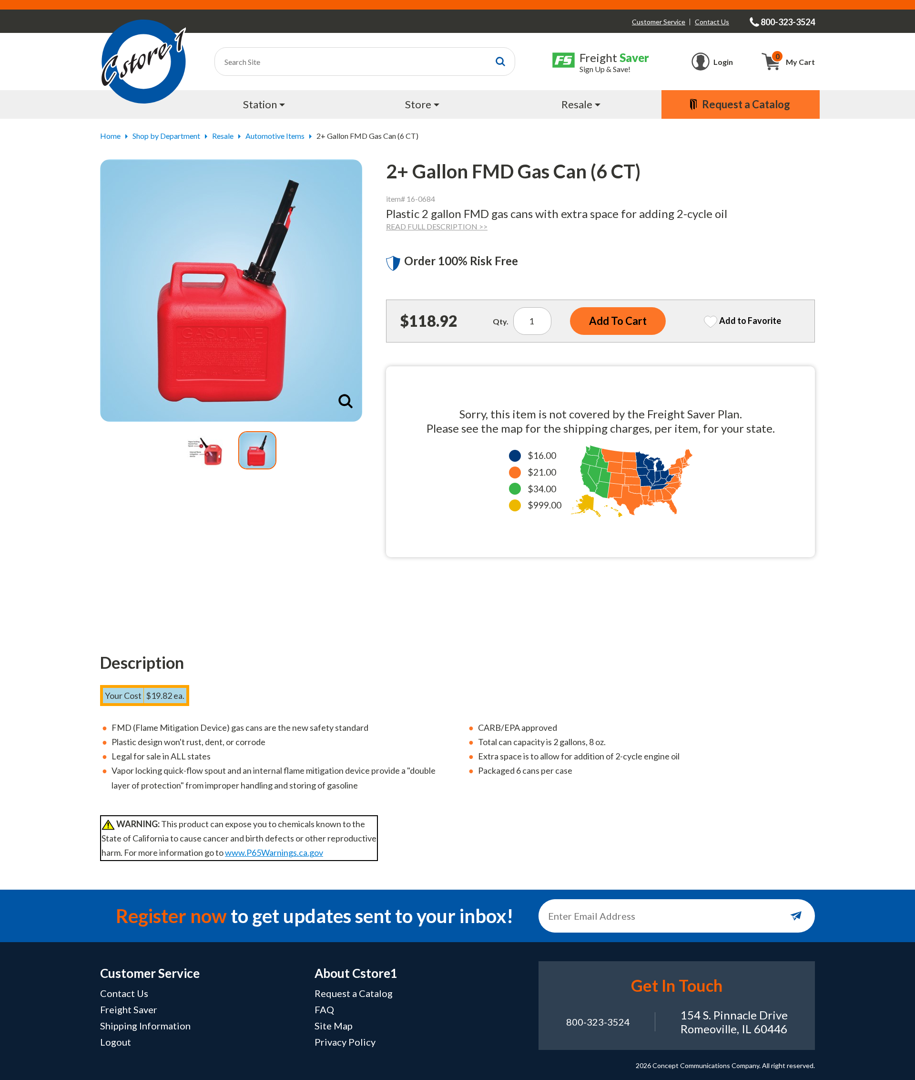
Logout (115, 1042)
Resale (223, 135)
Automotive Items (275, 135)
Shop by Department (166, 135)
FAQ (324, 1009)
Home (110, 135)
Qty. (500, 321)
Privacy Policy (345, 1042)
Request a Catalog (354, 993)
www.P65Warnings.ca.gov (274, 852)
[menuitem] (265, 104)
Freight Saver (128, 1009)
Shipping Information (145, 1025)
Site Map (334, 1025)
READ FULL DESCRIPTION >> (437, 226)
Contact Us (712, 22)
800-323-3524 (598, 1022)
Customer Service (658, 22)
